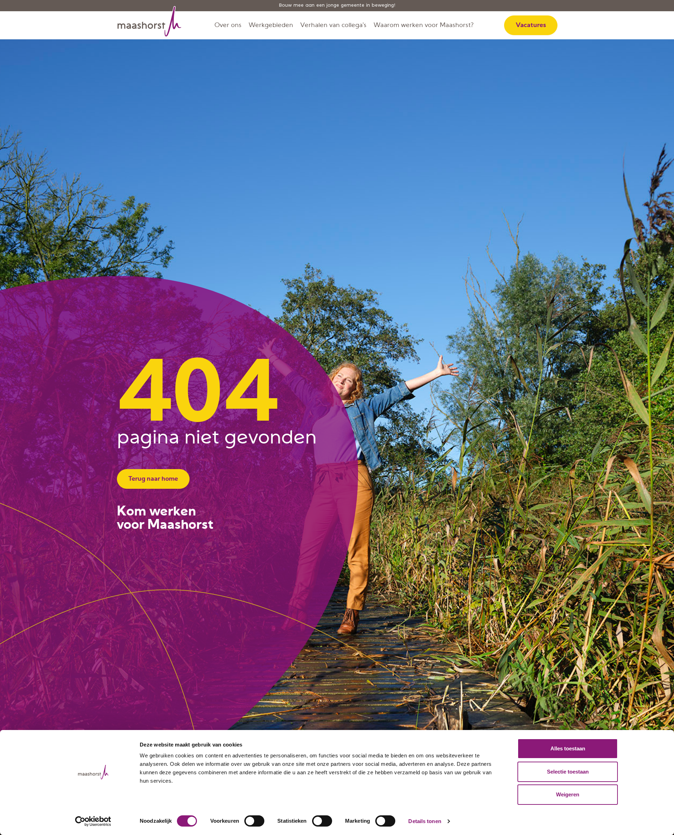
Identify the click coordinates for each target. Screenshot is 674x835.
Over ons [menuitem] (228, 25)
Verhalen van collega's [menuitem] (333, 25)
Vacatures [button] (531, 25)
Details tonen (424, 821)
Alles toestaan (567, 748)
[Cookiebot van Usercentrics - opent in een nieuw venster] (93, 821)
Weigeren (567, 794)
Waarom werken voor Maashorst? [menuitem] (424, 25)
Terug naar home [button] (153, 478)
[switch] (254, 821)
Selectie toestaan (568, 772)
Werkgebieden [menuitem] (271, 25)
